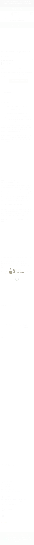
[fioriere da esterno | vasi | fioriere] (17, 271)
